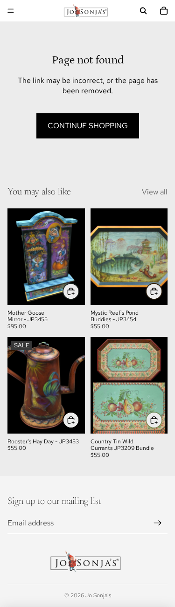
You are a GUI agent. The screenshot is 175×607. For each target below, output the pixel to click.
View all (155, 192)
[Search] (143, 10)
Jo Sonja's (98, 595)
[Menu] (10, 10)
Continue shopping (88, 126)
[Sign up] (158, 523)
